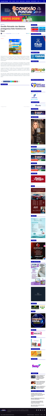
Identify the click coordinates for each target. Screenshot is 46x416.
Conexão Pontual (4, 1)
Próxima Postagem (26, 106)
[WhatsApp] (29, 33)
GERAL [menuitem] (38, 1)
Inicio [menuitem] (10, 1)
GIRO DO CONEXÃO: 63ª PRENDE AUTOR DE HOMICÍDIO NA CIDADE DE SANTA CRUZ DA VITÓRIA (40, 377)
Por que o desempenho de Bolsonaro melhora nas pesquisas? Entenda (40, 387)
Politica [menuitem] (17, 1)
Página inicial (2, 24)
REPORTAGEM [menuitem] (28, 1)
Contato (41, 414)
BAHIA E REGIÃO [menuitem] (22, 1)
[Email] (17, 81)
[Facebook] (26, 33)
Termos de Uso (37, 414)
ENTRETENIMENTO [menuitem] (33, 1)
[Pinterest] (15, 81)
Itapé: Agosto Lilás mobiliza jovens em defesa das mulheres (37, 405)
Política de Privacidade (30, 414)
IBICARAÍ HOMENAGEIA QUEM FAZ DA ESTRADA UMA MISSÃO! (37, 399)
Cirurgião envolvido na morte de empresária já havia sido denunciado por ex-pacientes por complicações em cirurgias (38, 395)
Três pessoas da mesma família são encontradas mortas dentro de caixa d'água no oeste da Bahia (37, 402)
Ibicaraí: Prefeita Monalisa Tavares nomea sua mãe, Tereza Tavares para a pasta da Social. (40, 383)
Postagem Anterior (3, 106)
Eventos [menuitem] (13, 1)
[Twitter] (11, 81)
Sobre (44, 414)
